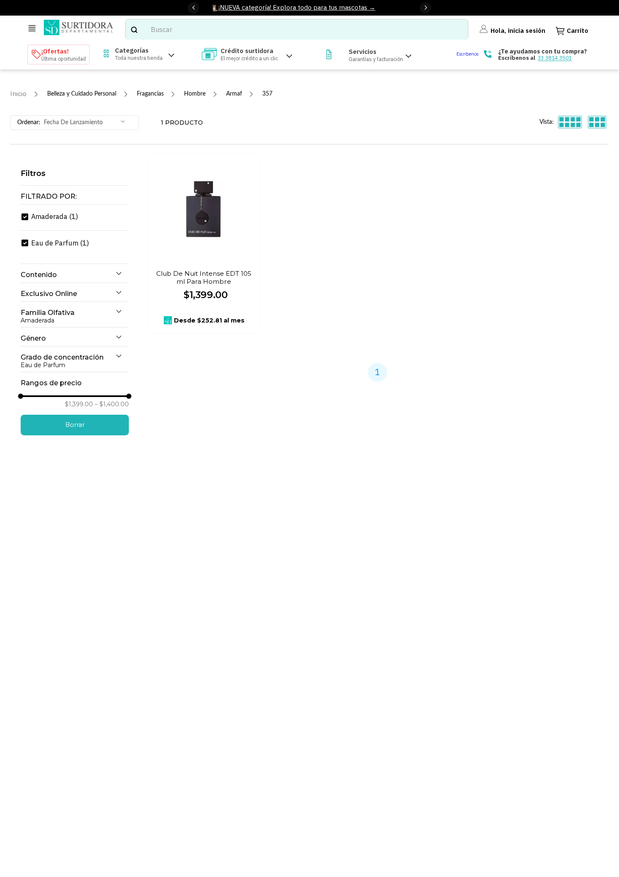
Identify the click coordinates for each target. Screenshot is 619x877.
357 (267, 94)
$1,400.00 (112, 404)
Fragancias (150, 94)
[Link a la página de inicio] (18, 94)
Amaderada (54, 216)
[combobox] (296, 29)
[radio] (569, 122)
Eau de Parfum (60, 242)
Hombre (194, 94)
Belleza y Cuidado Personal (81, 94)
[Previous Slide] (193, 7)
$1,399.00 (79, 404)
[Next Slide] (425, 7)
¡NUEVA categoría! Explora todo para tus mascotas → (297, 7)
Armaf (234, 94)
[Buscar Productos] (134, 29)
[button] (75, 196)
